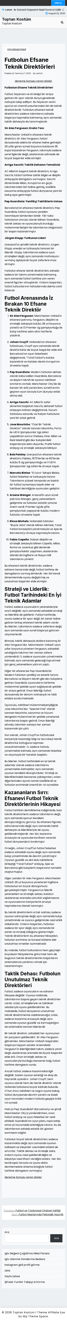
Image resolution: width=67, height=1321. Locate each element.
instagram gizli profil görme (22, 1265)
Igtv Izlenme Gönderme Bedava (25, 1259)
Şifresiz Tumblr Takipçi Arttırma (25, 1282)
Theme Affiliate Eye (51, 1312)
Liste (7, 1270)
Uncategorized (16, 49)
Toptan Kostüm (16, 19)
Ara (7, 1232)
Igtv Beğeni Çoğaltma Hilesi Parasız (27, 1253)
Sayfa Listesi (12, 1276)
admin (39, 73)
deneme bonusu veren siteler (33, 81)
